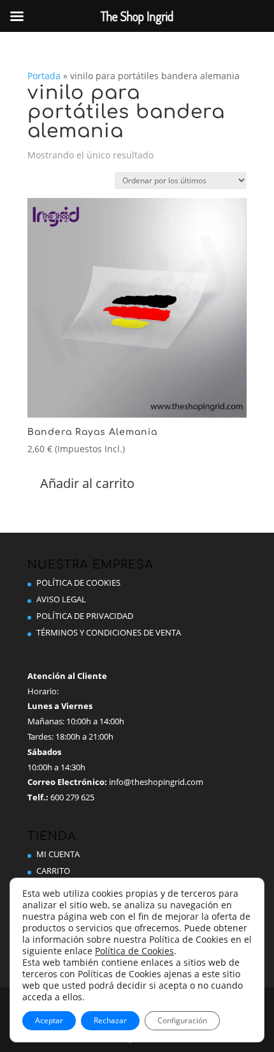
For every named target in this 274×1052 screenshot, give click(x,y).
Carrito (53, 870)
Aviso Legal (61, 599)
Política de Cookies (78, 582)
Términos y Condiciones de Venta (108, 632)
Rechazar (110, 1020)
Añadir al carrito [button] (87, 483)
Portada (44, 76)
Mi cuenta (58, 854)
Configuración (182, 1020)
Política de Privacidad (84, 615)
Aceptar (49, 1020)
